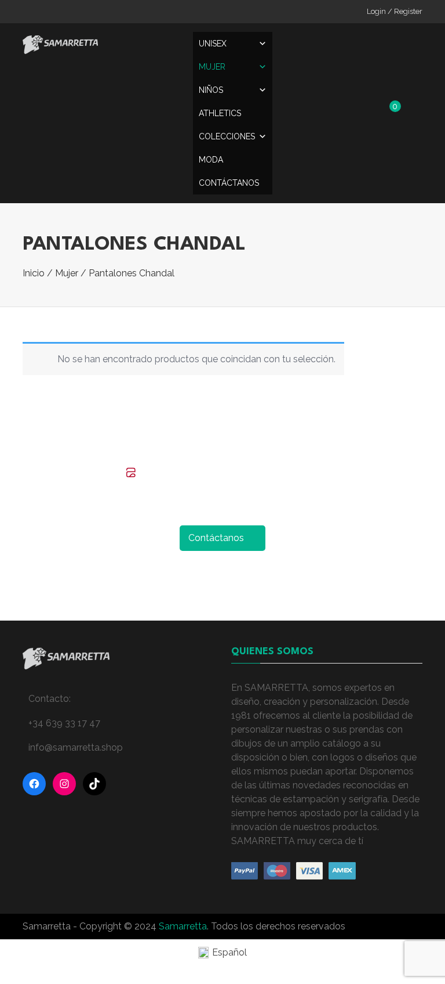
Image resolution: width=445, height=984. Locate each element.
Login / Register (394, 11)
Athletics (220, 113)
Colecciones (227, 136)
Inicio (34, 273)
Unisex (213, 43)
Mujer (212, 66)
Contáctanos (229, 183)
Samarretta (183, 926)
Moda (211, 159)
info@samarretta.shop (75, 747)
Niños (211, 90)
